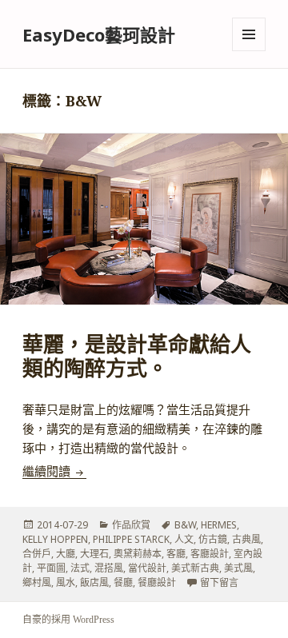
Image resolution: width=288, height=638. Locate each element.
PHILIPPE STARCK (131, 539)
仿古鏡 (212, 539)
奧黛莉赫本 (138, 553)
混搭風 (108, 568)
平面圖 (51, 568)
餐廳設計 (157, 582)
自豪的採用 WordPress (68, 619)
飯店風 (94, 582)
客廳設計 (209, 553)
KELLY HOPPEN (55, 539)
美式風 (238, 568)
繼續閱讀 (54, 471)
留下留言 (219, 582)
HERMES (219, 525)
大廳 (65, 553)
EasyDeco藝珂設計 (98, 34)
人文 (184, 539)
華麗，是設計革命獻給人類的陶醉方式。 (136, 357)
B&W (185, 525)
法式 (80, 568)
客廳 (176, 553)
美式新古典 (195, 568)
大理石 (94, 553)
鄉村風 (36, 582)
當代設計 (147, 568)
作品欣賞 (131, 525)
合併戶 (36, 553)
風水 (65, 582)
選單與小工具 (249, 34)
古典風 (246, 539)
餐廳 (123, 582)
